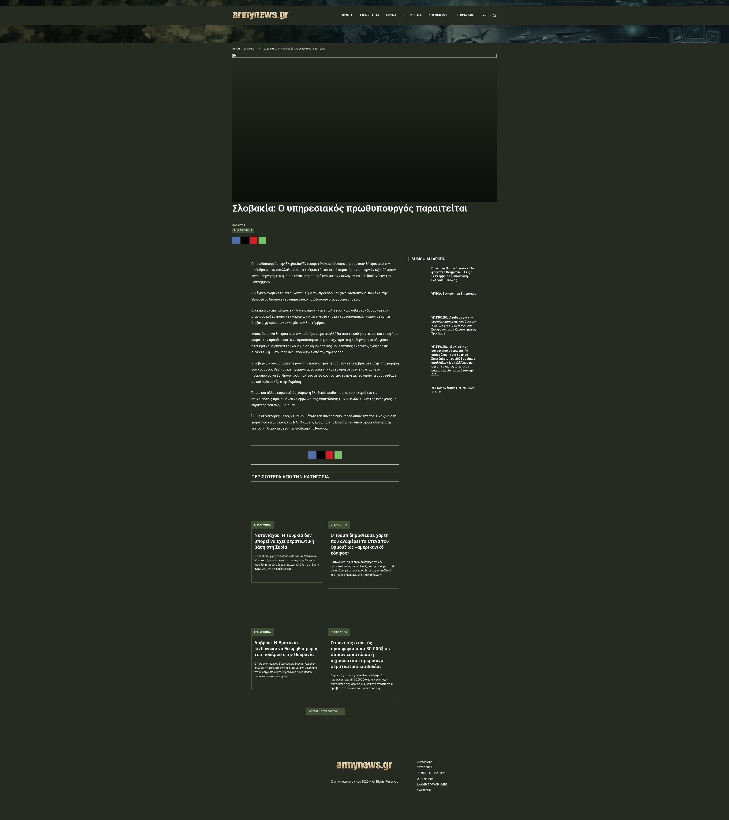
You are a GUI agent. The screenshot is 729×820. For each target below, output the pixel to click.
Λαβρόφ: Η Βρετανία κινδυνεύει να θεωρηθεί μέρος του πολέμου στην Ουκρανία (286, 648)
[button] (489, 15)
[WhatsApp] (262, 240)
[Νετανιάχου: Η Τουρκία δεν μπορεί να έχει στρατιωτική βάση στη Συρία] (287, 507)
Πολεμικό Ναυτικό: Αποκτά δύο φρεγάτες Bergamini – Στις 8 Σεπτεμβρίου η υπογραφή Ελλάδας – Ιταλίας (454, 274)
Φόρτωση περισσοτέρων (323, 711)
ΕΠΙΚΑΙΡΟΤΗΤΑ (252, 48)
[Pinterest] (253, 240)
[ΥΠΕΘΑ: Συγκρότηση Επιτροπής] (418, 299)
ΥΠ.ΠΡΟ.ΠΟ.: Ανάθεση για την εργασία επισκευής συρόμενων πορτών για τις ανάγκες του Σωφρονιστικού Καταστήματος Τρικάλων (453, 325)
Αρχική (236, 48)
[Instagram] (241, 760)
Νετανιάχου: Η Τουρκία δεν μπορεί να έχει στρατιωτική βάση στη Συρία (284, 541)
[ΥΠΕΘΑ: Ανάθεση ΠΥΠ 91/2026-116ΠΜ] (418, 393)
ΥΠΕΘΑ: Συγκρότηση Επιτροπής (453, 293)
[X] (245, 240)
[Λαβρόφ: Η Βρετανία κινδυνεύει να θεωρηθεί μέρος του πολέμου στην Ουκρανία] (287, 614)
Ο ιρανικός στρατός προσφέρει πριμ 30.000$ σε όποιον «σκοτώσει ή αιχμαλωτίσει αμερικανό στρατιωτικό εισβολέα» (360, 654)
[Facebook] (236, 240)
